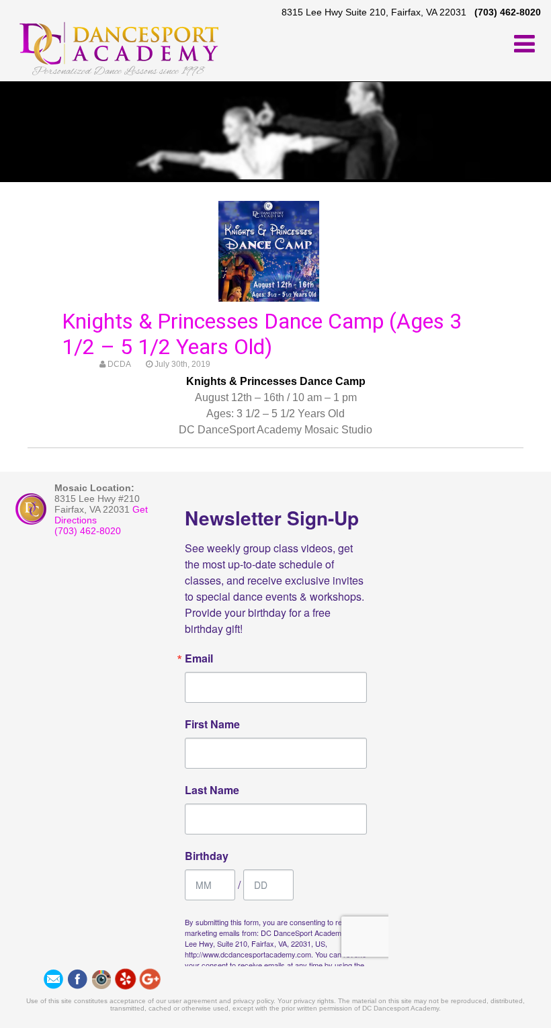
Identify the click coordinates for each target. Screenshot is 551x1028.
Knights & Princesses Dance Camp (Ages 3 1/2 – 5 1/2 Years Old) (262, 333)
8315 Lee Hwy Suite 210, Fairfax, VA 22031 (374, 12)
